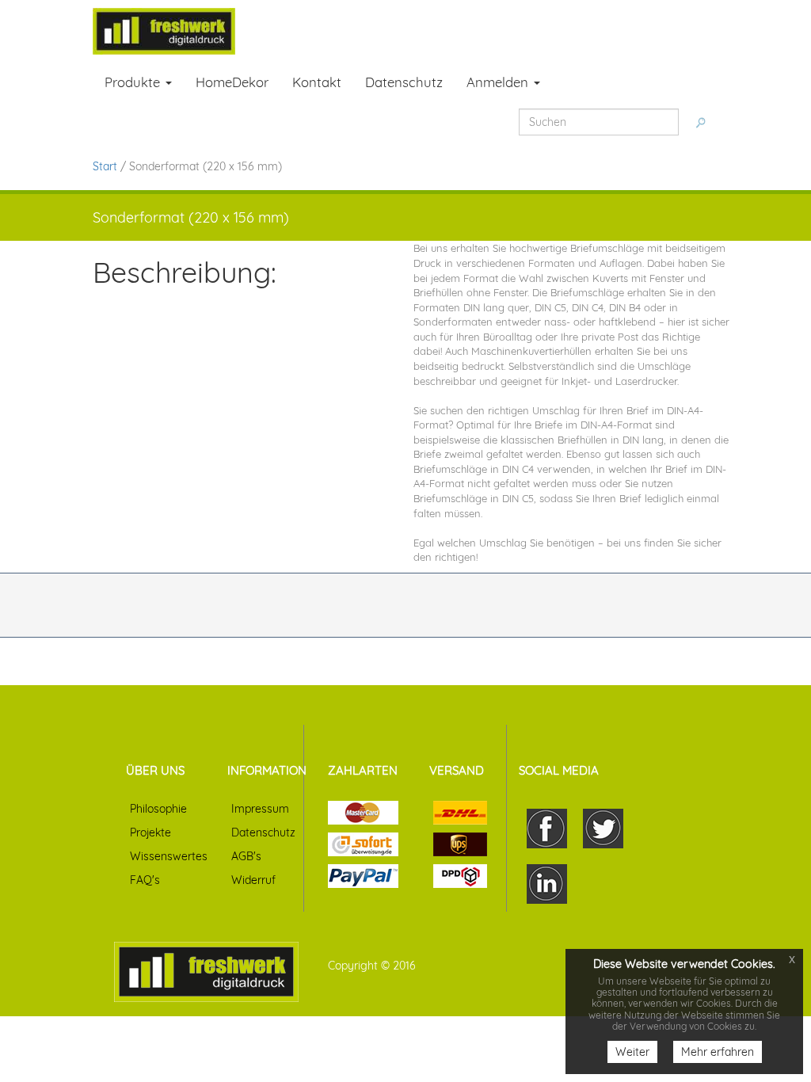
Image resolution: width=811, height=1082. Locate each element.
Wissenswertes (169, 856)
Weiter (632, 1052)
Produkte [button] (134, 82)
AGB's (246, 856)
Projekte (150, 832)
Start (105, 166)
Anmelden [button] (499, 82)
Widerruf (253, 880)
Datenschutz (263, 832)
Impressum (260, 809)
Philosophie (158, 809)
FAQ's (145, 880)
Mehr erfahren (717, 1052)
